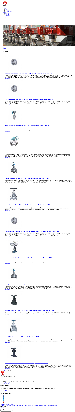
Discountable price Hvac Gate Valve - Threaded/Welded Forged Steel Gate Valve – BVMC (26, 363)
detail (9, 78)
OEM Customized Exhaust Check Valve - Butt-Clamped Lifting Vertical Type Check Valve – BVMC (29, 73)
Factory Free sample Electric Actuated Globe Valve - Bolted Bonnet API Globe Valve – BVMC (27, 204)
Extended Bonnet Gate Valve (41, 405)
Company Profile (8, 11)
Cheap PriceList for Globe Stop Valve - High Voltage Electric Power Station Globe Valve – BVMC (28, 257)
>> (6, 370)
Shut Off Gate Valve (4, 405)
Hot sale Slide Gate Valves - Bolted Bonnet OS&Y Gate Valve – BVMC (22, 336)
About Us (4, 8)
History (6, 9)
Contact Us (5, 21)
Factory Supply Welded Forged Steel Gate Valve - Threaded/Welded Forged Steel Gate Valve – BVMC (29, 310)
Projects (4, 19)
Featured (4, 48)
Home (4, 7)
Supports (4, 18)
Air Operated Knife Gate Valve (24, 405)
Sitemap (7, 404)
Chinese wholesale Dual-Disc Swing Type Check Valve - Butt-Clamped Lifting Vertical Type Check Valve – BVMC (32, 231)
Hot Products (2, 404)
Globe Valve (7, 16)
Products (4, 12)
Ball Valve (7, 13)
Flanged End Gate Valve (13, 405)
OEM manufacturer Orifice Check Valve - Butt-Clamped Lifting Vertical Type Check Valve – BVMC (29, 99)
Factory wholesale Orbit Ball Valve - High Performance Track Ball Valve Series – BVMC (26, 284)
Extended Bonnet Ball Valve (53, 405)
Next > (4, 370)
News (4, 20)
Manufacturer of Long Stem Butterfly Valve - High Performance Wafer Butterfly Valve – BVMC (28, 125)
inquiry (6, 78)
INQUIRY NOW (3, 390)
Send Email (2, 407)
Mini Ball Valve (33, 405)
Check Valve (7, 15)
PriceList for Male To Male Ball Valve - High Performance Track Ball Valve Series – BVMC (27, 178)
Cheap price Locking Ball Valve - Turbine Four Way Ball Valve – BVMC (22, 152)
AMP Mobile (12, 404)
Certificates (7, 10)
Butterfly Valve (8, 17)
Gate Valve (7, 14)
